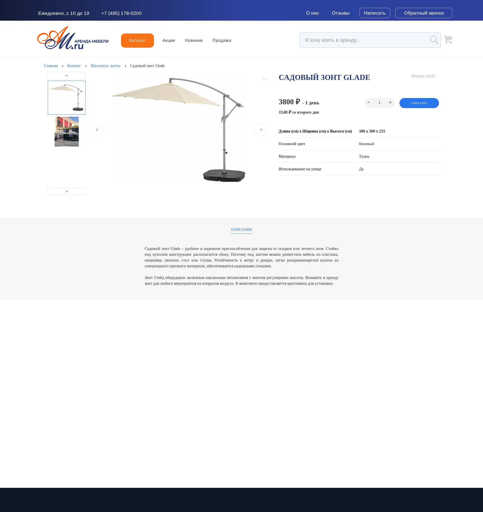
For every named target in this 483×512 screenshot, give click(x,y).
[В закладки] (265, 79)
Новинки (194, 40)
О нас (312, 13)
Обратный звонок (424, 13)
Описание (241, 230)
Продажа (222, 40)
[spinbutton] (379, 103)
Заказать (419, 103)
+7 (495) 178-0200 (121, 13)
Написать (375, 13)
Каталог (137, 40)
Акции (169, 40)
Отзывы (341, 13)
